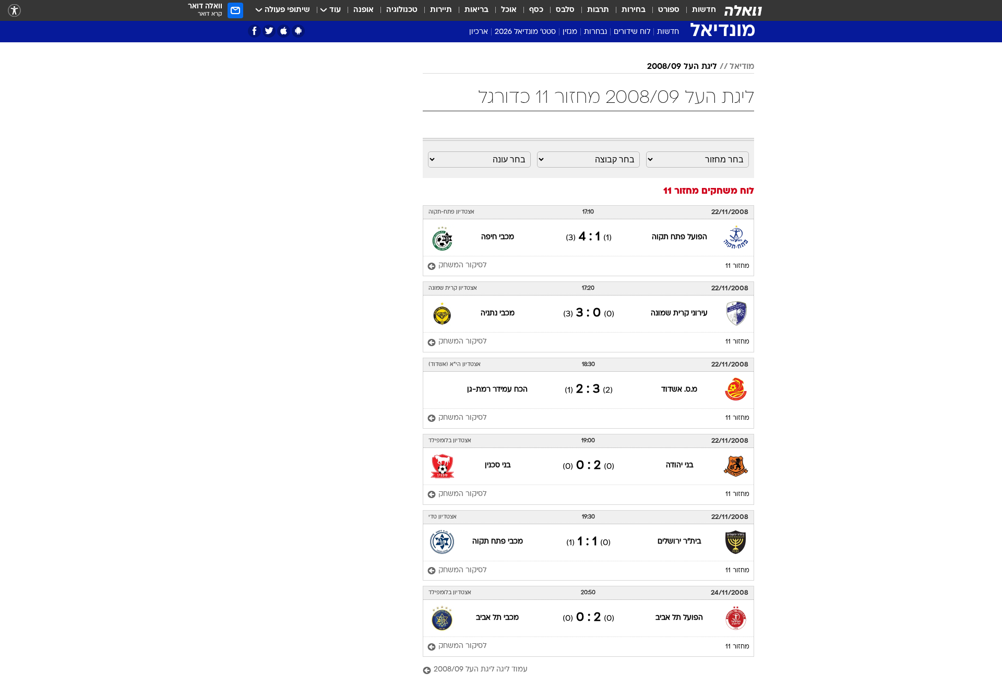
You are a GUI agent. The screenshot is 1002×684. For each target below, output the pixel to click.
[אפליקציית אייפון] (283, 31)
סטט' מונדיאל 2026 (525, 32)
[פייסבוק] (254, 31)
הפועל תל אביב (679, 618)
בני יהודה (679, 465)
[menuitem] (697, 10)
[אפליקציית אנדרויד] (298, 31)
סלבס (565, 10)
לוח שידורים (632, 32)
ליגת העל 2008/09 (682, 67)
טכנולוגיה (402, 10)
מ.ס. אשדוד (679, 389)
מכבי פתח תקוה (497, 541)
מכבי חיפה (497, 237)
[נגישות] (14, 10)
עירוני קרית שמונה (679, 313)
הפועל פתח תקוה (679, 237)
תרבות (598, 10)
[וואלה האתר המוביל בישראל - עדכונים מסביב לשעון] (743, 10)
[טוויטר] (269, 31)
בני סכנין (497, 465)
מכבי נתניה (498, 313)
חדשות (704, 10)
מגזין (570, 32)
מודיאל (742, 67)
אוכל (509, 10)
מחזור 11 (737, 266)
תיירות (441, 10)
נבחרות (595, 32)
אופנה (363, 10)
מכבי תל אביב (497, 618)
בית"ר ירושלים (679, 541)
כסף (536, 10)
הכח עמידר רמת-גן (497, 389)
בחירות (634, 10)
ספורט (668, 10)
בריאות (476, 10)
